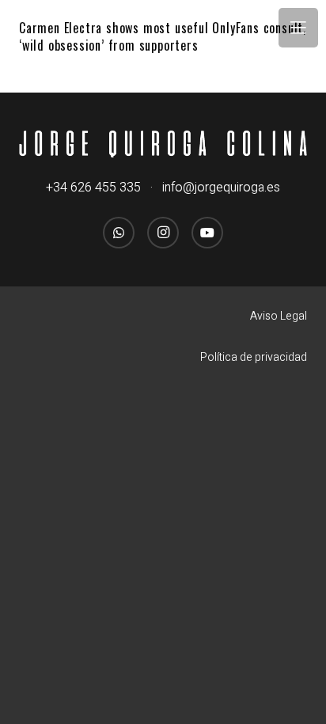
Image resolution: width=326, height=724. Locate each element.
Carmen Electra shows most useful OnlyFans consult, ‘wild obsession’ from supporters (162, 36)
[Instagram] (163, 232)
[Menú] (298, 27)
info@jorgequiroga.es (221, 187)
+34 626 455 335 (93, 187)
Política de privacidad (253, 357)
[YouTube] (207, 232)
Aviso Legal (278, 316)
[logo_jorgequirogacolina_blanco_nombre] (163, 144)
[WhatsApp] (119, 232)
